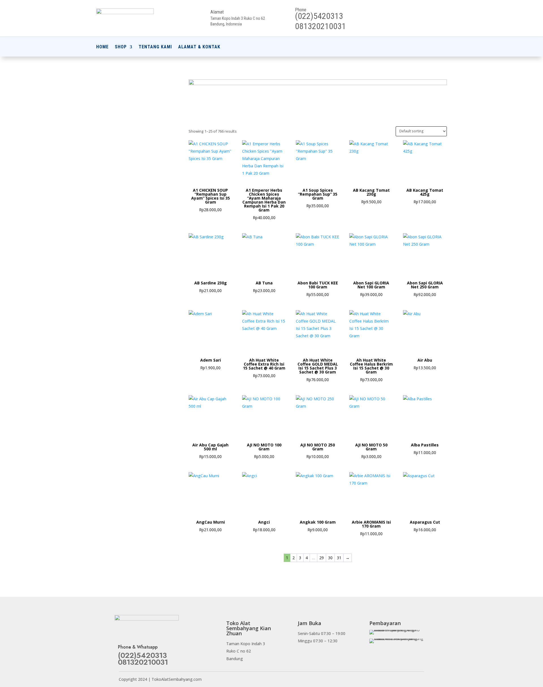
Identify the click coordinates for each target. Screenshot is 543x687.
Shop (121, 47)
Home (102, 47)
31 (339, 557)
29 (321, 557)
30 (330, 557)
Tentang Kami (155, 47)
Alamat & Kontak (199, 47)
